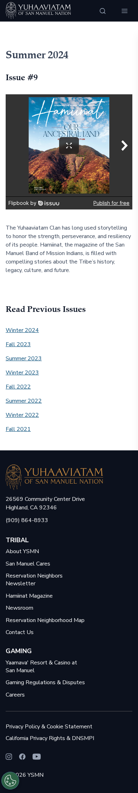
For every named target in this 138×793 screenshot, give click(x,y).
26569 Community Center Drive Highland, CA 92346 (45, 503)
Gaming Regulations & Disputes (45, 682)
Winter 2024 (22, 330)
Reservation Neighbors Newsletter (34, 579)
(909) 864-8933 (27, 520)
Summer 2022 (24, 401)
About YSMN (22, 551)
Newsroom (19, 608)
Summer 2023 (24, 358)
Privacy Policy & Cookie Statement (49, 726)
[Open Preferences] (10, 780)
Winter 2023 (22, 373)
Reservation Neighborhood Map (45, 620)
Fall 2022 (18, 387)
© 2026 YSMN (25, 775)
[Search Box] (102, 10)
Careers (15, 695)
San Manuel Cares (28, 564)
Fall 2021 (18, 429)
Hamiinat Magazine (29, 596)
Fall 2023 (18, 344)
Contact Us (20, 632)
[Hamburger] (124, 11)
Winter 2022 (22, 415)
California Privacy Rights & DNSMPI (50, 738)
